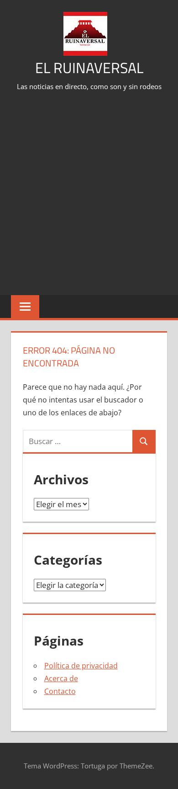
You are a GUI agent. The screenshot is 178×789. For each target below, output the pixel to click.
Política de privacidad (81, 666)
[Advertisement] (89, 194)
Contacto (60, 691)
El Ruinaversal (89, 68)
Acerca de (61, 678)
